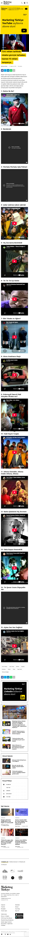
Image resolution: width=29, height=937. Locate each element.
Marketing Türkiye (4, 824)
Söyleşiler (3, 908)
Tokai (14, 669)
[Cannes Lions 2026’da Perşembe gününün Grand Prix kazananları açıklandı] (21, 832)
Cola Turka (11, 666)
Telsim (9, 669)
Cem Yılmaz (4, 666)
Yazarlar (3, 906)
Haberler (4, 47)
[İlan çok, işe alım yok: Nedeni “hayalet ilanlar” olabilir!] (6, 766)
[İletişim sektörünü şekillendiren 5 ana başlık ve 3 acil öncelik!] (7, 812)
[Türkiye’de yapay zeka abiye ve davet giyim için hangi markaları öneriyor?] (7, 832)
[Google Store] (19, 918)
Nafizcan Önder (4, 66)
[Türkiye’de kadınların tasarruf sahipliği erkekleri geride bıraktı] (6, 772)
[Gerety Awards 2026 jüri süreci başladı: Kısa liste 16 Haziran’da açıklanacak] (21, 812)
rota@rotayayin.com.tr (6, 898)
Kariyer (17, 906)
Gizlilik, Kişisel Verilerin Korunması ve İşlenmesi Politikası (6, 923)
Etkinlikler (21, 862)
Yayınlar (4, 864)
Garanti (22, 666)
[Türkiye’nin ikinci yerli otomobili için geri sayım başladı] (6, 739)
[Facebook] (1, 934)
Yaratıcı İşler (4, 910)
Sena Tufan (17, 826)
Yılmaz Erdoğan (5, 672)
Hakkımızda (4, 914)
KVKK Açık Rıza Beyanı (6, 918)
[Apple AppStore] (19, 915)
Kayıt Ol (17, 910)
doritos (17, 666)
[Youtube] (8, 934)
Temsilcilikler (13, 862)
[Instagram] (5, 934)
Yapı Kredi (19, 669)
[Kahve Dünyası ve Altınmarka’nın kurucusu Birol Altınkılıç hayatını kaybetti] (6, 746)
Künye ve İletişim (5, 916)
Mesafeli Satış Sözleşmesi (7, 920)
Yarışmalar (4, 862)
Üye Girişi (17, 908)
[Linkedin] (10, 934)
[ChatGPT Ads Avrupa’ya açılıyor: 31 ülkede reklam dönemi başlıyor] (6, 732)
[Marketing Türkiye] (8, 3)
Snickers (4, 669)
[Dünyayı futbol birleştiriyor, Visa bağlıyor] (6, 760)
